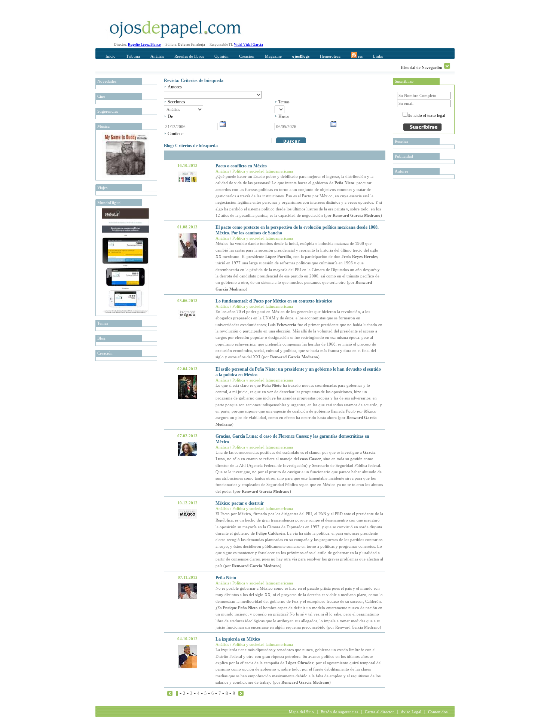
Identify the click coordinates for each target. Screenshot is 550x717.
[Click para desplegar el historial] (447, 66)
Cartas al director (379, 712)
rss (360, 56)
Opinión (221, 56)
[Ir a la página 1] (170, 693)
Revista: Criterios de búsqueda (193, 80)
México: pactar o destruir (240, 503)
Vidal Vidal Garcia (248, 44)
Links (378, 56)
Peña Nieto (226, 577)
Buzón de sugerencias (339, 712)
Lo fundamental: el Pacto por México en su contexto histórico (274, 301)
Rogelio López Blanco (144, 44)
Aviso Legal (411, 712)
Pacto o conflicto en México (241, 165)
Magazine (273, 56)
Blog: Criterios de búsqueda (191, 145)
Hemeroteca (330, 56)
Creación (246, 56)
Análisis (157, 56)
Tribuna (133, 56)
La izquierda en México (238, 639)
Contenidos (437, 712)
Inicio (111, 56)
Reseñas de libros (189, 56)
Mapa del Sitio (301, 712)
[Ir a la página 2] (241, 693)
